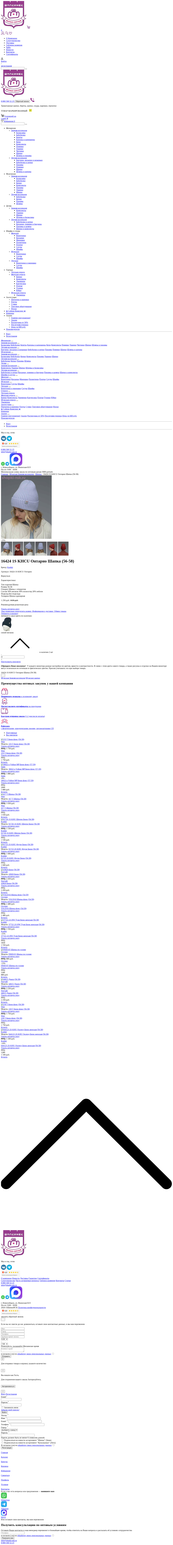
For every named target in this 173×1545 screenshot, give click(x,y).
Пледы (14, 302)
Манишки (20, 240)
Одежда (4, 391)
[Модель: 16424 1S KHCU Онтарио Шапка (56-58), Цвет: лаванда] (6, 555)
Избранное (9, 121)
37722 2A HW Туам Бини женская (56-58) (26, 924)
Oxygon (4, 897)
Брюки (19, 277)
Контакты (10, 52)
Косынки (20, 238)
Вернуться (5, 576)
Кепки (19, 183)
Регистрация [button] (11, 336)
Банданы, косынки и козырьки (29, 160)
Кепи (18, 142)
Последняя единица (19, 325)
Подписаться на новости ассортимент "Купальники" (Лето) (30, 1443)
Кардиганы (21, 283)
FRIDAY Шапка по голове (20, 954)
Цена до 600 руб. (18, 327)
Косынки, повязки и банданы (29, 224)
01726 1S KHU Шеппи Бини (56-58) (24, 824)
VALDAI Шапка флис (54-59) (21, 899)
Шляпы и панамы (24, 156)
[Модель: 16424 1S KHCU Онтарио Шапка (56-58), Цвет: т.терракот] (18, 555)
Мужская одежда (18, 293)
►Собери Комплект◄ (16, 311)
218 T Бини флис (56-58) (19, 1009)
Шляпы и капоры (23, 172)
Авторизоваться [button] (8, 1386)
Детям (3, 363)
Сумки (14, 304)
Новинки (10, 313)
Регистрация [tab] (11, 1394)
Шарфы (19, 249)
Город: (4, 1427)
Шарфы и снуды (8, 375)
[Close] (3, 675)
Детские (14, 261)
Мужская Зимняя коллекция (13, 678)
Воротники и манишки (26, 263)
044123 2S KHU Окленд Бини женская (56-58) (29, 1034)
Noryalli (4, 872)
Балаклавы (20, 133)
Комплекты (21, 144)
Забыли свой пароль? (10, 1410)
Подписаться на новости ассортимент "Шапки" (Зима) (27, 1440)
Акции (14, 320)
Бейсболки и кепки (24, 162)
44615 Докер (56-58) (17, 984)
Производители (13, 329)
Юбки (18, 290)
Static (3, 767)
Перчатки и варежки (20, 299)
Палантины (21, 242)
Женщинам (6, 340)
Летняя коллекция (19, 158)
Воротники (21, 235)
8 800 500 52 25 (8, 101)
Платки (19, 245)
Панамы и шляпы (23, 226)
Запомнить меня (11, 1407)
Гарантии (33, 1278)
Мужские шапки (33, 678)
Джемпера (20, 281)
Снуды (19, 247)
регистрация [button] (6, 66)
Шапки (19, 153)
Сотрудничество (13, 40)
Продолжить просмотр (11, 662)
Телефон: (5, 1424)
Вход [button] (8, 334)
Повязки (20, 146)
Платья (19, 286)
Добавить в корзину (9, 613)
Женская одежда (18, 274)
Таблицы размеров (14, 45)
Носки (14, 309)
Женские (15, 233)
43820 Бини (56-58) (17, 874)
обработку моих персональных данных (34, 1354)
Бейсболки (20, 135)
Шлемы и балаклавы (25, 217)
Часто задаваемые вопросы (27, 1281)
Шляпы (19, 204)
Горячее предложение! (21, 318)
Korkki (10, 567)
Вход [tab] (3, 1394)
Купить (4, 762)
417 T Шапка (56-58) (17, 799)
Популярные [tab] (11, 733)
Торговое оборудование (21, 306)
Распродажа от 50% (19, 322)
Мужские (15, 251)
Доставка (10, 43)
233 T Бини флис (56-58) (19, 744)
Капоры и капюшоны (25, 140)
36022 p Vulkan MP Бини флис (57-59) (25, 769)
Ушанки (19, 149)
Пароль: (5, 1433)
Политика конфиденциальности (32, 1307)
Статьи (68, 1281)
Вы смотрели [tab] (11, 735)
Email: (4, 1421)
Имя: (4, 1418)
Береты (19, 137)
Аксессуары (6, 404)
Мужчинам (6, 352)
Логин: (4, 1415)
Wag (3, 742)
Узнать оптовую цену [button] (10, 609)
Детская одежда (18, 272)
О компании (6, 1278)
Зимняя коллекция (19, 130)
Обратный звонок (22, 101)
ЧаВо (8, 47)
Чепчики (20, 151)
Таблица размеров (47, 1281)
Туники (19, 288)
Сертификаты (12, 54)
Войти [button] (4, 61)
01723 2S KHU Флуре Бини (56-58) (24, 849)
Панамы (19, 165)
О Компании (11, 38)
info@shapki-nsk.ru (9, 452)
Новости (10, 50)
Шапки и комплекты (25, 229)
